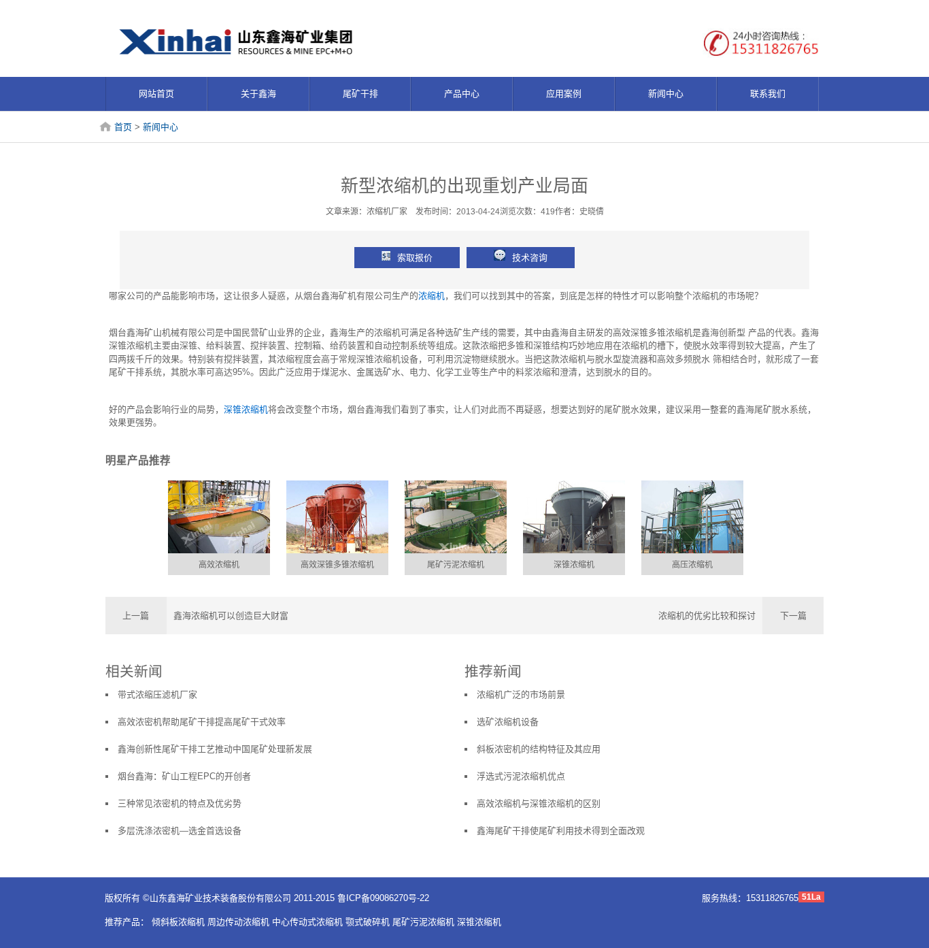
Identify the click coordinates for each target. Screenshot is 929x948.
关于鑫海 (258, 93)
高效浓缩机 (219, 565)
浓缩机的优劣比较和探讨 (707, 615)
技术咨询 (529, 257)
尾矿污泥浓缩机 (455, 565)
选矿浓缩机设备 (508, 722)
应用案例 (563, 93)
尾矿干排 (360, 93)
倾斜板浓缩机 (178, 922)
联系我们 (768, 93)
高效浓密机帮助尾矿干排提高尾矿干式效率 (202, 722)
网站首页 (156, 93)
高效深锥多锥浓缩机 (337, 565)
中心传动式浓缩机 (307, 922)
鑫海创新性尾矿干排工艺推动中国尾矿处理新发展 (215, 749)
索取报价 (415, 257)
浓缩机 (431, 296)
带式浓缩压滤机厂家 (157, 694)
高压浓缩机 (692, 565)
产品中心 (461, 93)
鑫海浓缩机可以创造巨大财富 (230, 615)
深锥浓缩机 (246, 409)
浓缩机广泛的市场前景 (521, 694)
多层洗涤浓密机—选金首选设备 (179, 831)
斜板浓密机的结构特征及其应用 (539, 749)
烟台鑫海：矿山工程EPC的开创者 (184, 776)
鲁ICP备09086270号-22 (383, 898)
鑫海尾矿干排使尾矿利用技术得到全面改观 (561, 831)
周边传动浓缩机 (238, 922)
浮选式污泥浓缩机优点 (521, 776)
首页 (123, 127)
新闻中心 (665, 93)
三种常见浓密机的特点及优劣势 (179, 803)
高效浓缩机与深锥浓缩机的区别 (539, 803)
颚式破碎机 (367, 922)
